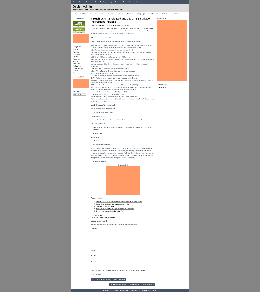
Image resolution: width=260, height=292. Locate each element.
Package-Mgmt (140, 14)
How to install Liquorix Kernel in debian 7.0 (109, 211)
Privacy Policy (128, 2)
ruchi (114, 25)
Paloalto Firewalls (153, 14)
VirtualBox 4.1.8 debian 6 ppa (107, 217)
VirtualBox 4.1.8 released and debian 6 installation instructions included (121, 20)
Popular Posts (114, 2)
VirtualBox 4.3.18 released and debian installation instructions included (119, 202)
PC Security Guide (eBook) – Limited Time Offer (108, 280)
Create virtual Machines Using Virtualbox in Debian (112, 204)
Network (120, 14)
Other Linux (129, 14)
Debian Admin (82, 6)
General (102, 14)
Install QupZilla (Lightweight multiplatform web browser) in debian (132, 284)
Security (164, 14)
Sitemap (139, 2)
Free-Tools (93, 14)
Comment (94, 228)
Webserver (174, 14)
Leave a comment (123, 25)
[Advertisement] (123, 180)
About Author (77, 2)
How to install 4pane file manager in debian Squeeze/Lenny (115, 209)
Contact (88, 2)
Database (83, 14)
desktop (96, 217)
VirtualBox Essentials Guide (105, 206)
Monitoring (111, 14)
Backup (75, 14)
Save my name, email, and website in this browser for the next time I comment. (118, 270)
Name (93, 250)
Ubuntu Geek (161, 87)
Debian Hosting (100, 2)
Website (93, 262)
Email (93, 256)
